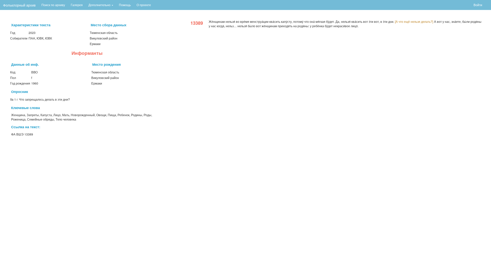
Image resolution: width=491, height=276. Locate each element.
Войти (478, 5)
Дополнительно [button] (99, 5)
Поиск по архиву (53, 5)
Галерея (77, 5)
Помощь (125, 5)
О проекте (144, 5)
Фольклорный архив (19, 4)
